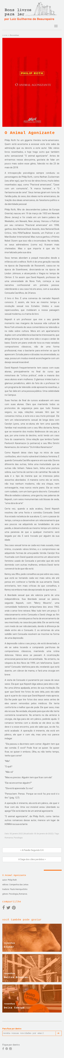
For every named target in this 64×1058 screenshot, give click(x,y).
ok (58, 1033)
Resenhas (14, 35)
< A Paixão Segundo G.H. (32, 850)
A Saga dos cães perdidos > (32, 859)
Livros (5, 35)
